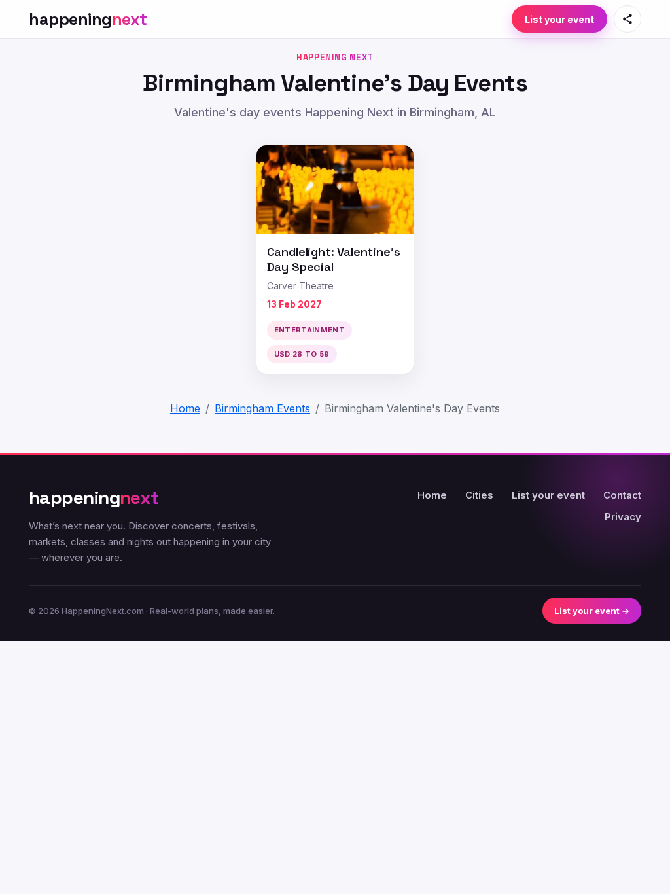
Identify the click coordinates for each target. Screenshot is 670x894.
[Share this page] (627, 19)
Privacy (623, 516)
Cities (479, 495)
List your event (559, 19)
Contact (622, 495)
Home (432, 495)
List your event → (591, 610)
